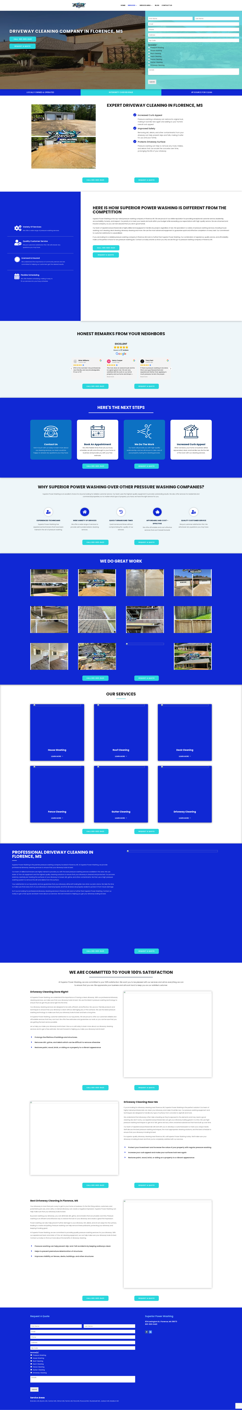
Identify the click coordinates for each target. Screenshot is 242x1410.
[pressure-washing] (145, 596)
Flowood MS (84, 1401)
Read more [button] (110, 377)
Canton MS (52, 1401)
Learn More (56, 756)
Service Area (145, 5)
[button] (170, 368)
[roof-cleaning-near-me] (145, 644)
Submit (152, 82)
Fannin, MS (69, 1401)
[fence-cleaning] (193, 632)
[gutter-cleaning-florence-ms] (97, 632)
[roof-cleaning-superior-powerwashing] (193, 669)
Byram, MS (43, 1401)
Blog (157, 5)
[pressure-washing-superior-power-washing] (49, 632)
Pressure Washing (157, 48)
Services (131, 5)
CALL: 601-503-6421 (23, 39)
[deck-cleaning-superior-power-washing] (97, 669)
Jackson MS (105, 1401)
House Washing (156, 50)
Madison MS (114, 1401)
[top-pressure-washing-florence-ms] (49, 596)
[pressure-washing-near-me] (193, 596)
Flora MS (76, 1401)
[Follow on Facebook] (146, 1331)
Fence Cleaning (156, 59)
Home (123, 5)
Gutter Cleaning (156, 62)
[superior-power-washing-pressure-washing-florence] (97, 596)
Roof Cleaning (156, 53)
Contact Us (167, 5)
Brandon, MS (34, 1401)
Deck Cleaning (156, 56)
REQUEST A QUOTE (23, 46)
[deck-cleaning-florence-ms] (49, 669)
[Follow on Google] (150, 1331)
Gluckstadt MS (94, 1401)
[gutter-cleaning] (145, 632)
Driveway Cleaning (157, 65)
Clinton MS (60, 1401)
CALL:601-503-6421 (95, 180)
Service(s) (152, 45)
